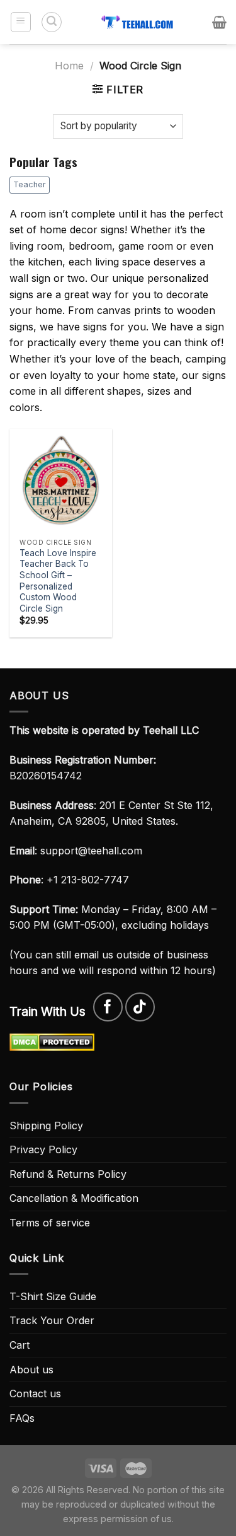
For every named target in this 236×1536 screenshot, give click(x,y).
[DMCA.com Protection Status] (51, 1041)
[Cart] (219, 22)
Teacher (29, 184)
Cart (19, 1345)
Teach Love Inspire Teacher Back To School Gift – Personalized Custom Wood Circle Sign (58, 581)
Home (69, 65)
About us (31, 1369)
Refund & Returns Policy (67, 1174)
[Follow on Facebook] (108, 1007)
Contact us (35, 1393)
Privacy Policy (43, 1149)
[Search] (52, 22)
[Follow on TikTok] (140, 1007)
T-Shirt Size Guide (52, 1296)
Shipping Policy (46, 1125)
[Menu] (21, 22)
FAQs (22, 1418)
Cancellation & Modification (73, 1198)
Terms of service (49, 1222)
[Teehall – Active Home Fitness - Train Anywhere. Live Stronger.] (137, 22)
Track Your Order (51, 1320)
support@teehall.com (91, 850)
